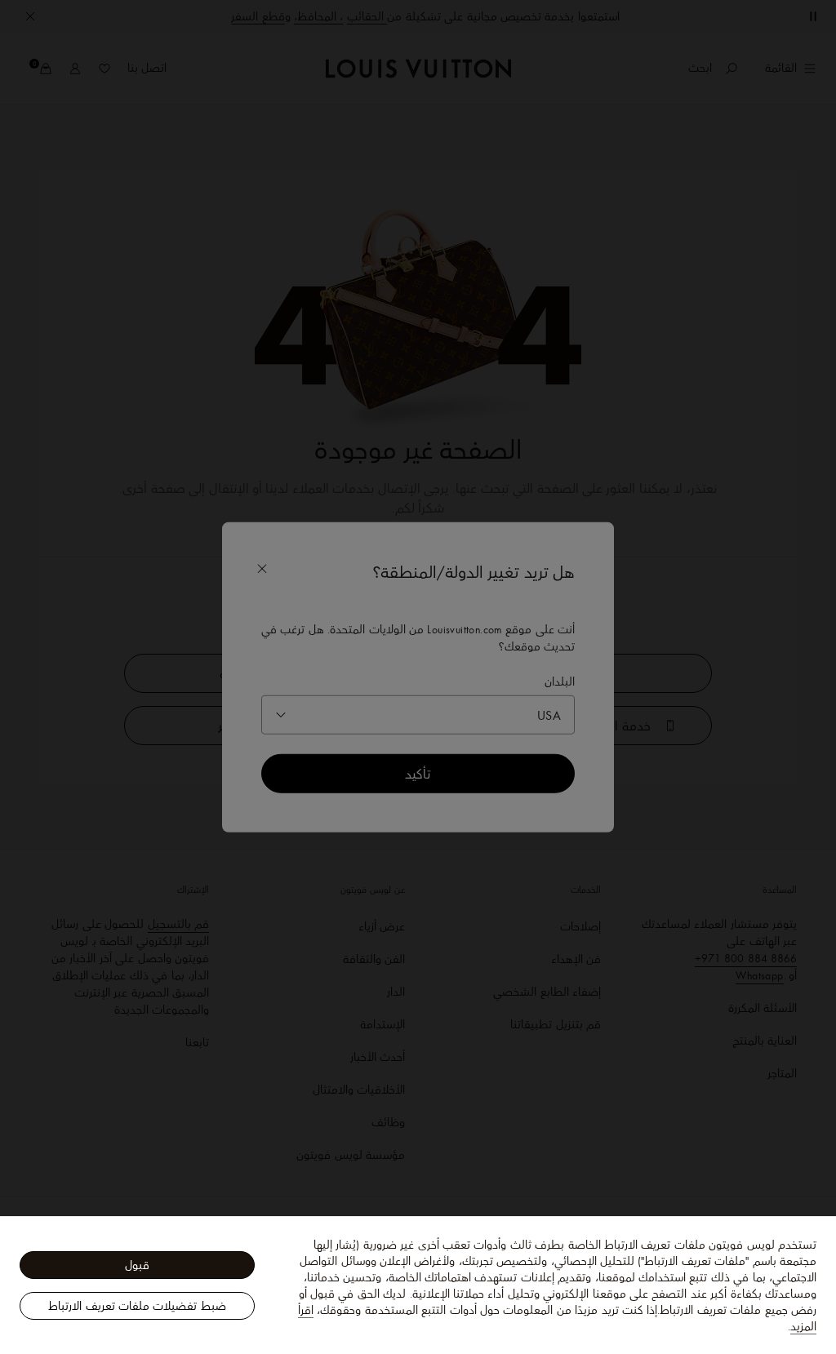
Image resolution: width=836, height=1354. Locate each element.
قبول (137, 1265)
